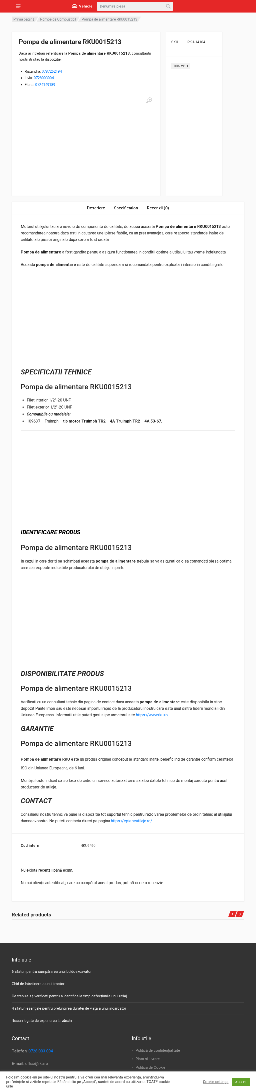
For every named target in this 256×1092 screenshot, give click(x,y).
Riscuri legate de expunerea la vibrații (42, 1020)
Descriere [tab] (96, 208)
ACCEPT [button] (241, 1082)
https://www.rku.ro (152, 715)
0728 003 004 (40, 1051)
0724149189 (45, 84)
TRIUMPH (180, 66)
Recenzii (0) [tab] (158, 208)
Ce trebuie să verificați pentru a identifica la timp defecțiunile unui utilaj (69, 996)
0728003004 (44, 78)
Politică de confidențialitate (158, 1050)
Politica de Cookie (150, 1067)
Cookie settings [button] (215, 1081)
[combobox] (135, 6)
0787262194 (52, 71)
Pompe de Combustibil (58, 19)
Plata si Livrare (148, 1059)
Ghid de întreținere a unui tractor (38, 984)
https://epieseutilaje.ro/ (131, 820)
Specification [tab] (126, 208)
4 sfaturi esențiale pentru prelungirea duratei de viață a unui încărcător (69, 1008)
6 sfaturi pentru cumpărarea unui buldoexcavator (52, 971)
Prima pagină (24, 19)
